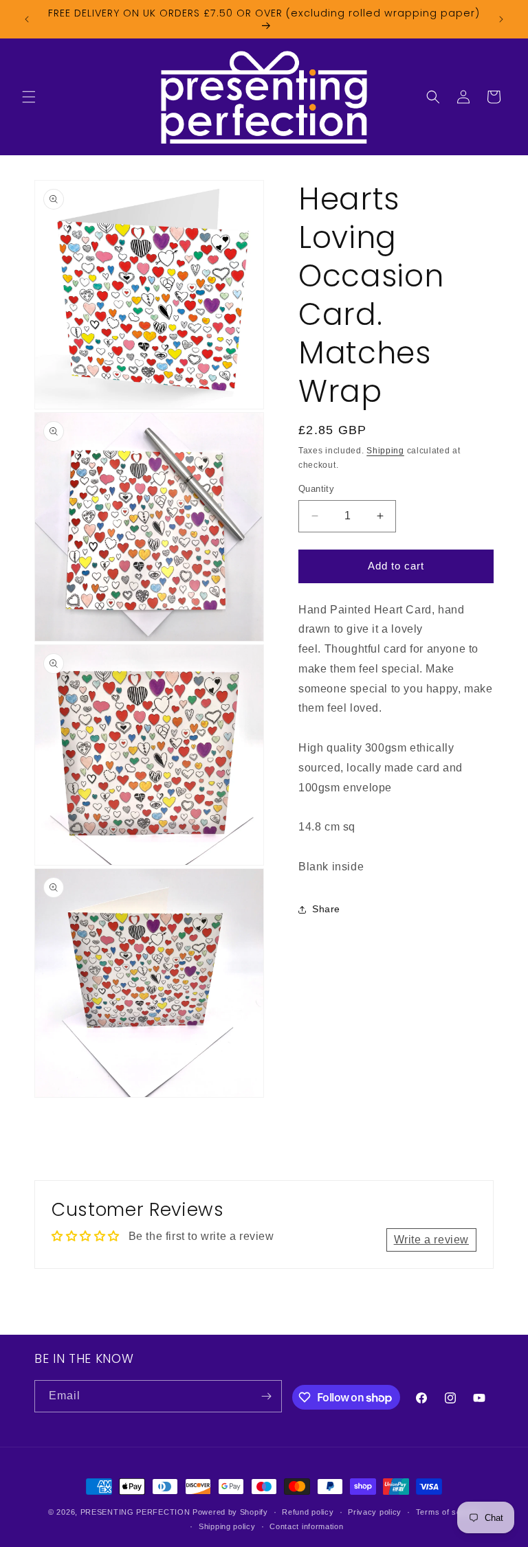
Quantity (316, 489)
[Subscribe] (266, 1396)
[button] (29, 97)
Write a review (431, 1239)
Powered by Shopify (230, 1512)
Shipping (385, 450)
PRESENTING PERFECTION (135, 1512)
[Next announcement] (501, 19)
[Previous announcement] (27, 19)
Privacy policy (375, 1512)
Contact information (306, 1526)
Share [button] (326, 908)
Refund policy (307, 1512)
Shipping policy (227, 1526)
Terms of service (448, 1512)
